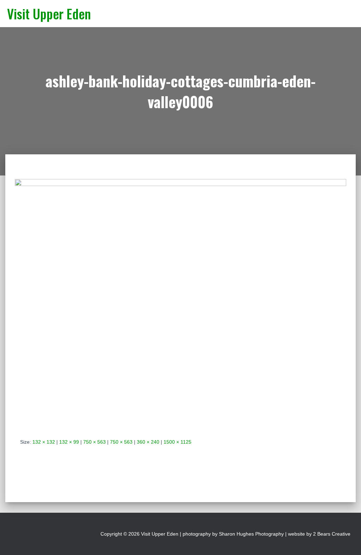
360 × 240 (148, 442)
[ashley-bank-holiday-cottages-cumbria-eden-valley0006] (180, 303)
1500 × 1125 (177, 442)
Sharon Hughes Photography (251, 534)
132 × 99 (69, 442)
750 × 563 (94, 442)
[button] (324, 10)
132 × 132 (43, 442)
